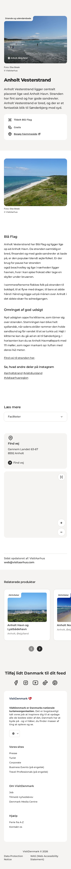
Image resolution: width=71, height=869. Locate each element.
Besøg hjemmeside (25, 133)
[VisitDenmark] (20, 698)
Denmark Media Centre (23, 801)
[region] (35, 504)
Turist (12, 757)
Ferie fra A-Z (16, 822)
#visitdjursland (32, 373)
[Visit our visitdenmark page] (35, 683)
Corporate (15, 762)
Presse (13, 753)
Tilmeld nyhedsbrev (21, 797)
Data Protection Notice (13, 858)
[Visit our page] (26, 683)
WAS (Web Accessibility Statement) (44, 858)
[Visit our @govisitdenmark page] (45, 683)
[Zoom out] (61, 532)
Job (11, 792)
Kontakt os (15, 826)
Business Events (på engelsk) (26, 767)
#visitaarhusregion (16, 377)
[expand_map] (61, 477)
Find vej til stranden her (19, 357)
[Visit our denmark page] (16, 683)
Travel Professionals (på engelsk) (28, 771)
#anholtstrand (13, 373)
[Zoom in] (61, 523)
